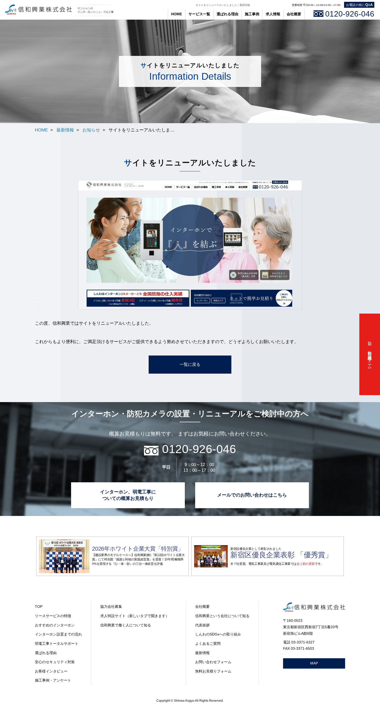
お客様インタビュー (51, 671)
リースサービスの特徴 (53, 616)
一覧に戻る (190, 364)
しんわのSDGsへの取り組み (218, 634)
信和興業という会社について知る (222, 616)
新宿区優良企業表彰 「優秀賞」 (281, 555)
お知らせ (91, 130)
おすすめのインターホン (55, 625)
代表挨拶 (202, 625)
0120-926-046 (349, 14)
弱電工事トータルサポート (56, 643)
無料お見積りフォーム (213, 671)
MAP (314, 663)
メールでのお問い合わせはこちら (252, 495)
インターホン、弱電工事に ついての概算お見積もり (128, 495)
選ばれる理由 (46, 653)
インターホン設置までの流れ (58, 634)
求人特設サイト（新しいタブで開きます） (134, 616)
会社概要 (202, 606)
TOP (38, 606)
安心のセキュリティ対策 (55, 662)
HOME (176, 14)
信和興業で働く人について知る (125, 625)
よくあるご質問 (208, 643)
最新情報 (65, 130)
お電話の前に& (359, 5)
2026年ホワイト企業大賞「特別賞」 (138, 548)
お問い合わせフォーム (213, 662)
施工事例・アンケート (53, 680)
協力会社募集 (111, 606)
